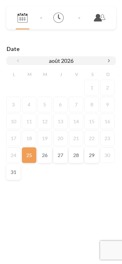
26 (45, 155)
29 (91, 155)
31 (13, 172)
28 (76, 155)
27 (60, 155)
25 (29, 155)
